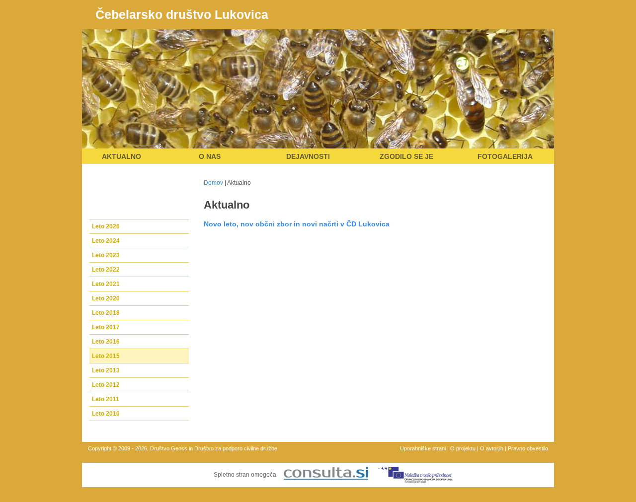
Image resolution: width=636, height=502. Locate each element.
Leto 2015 (106, 356)
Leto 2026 (106, 226)
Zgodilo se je (406, 156)
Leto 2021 (106, 284)
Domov (213, 182)
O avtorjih (491, 448)
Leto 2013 (106, 370)
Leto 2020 (106, 298)
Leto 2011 (105, 399)
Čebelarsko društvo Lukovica (181, 14)
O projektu (463, 448)
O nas (210, 156)
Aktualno (121, 156)
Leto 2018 (106, 312)
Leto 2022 (106, 269)
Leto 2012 (106, 384)
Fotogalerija (505, 156)
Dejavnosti (308, 156)
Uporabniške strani (423, 448)
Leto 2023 (106, 255)
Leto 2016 (106, 341)
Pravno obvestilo (528, 448)
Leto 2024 (106, 240)
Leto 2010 (106, 413)
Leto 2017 (106, 327)
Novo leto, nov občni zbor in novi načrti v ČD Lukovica (297, 224)
